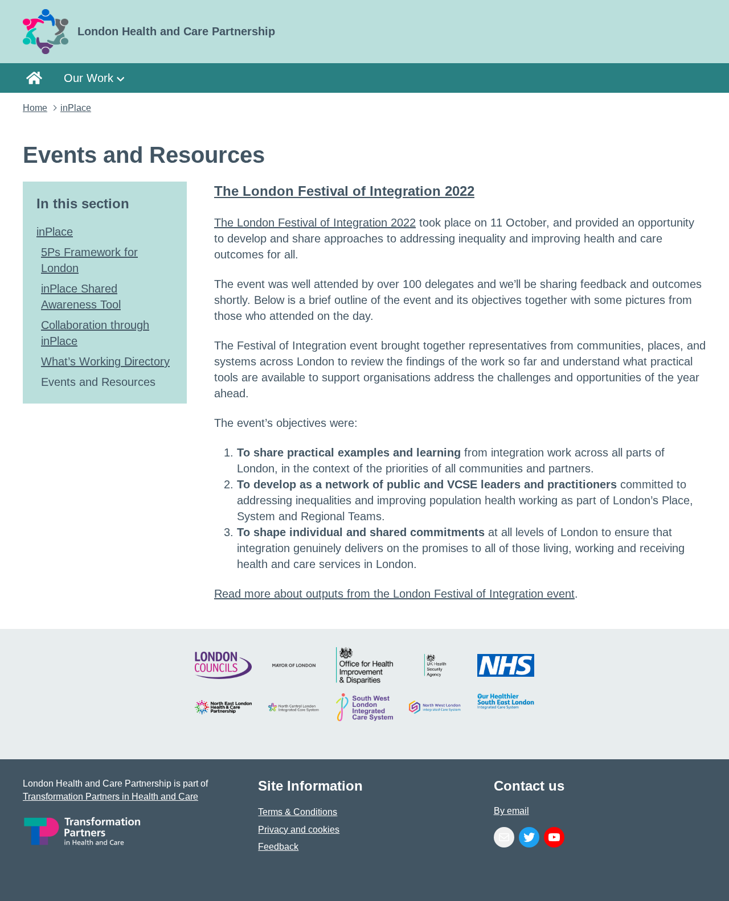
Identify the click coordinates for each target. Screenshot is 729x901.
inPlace (75, 108)
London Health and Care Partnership (37, 78)
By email (511, 811)
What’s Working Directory (105, 361)
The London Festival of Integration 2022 (344, 191)
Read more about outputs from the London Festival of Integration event (394, 593)
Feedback (278, 846)
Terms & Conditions (297, 812)
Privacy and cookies (298, 829)
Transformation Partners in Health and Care (110, 796)
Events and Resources (98, 382)
